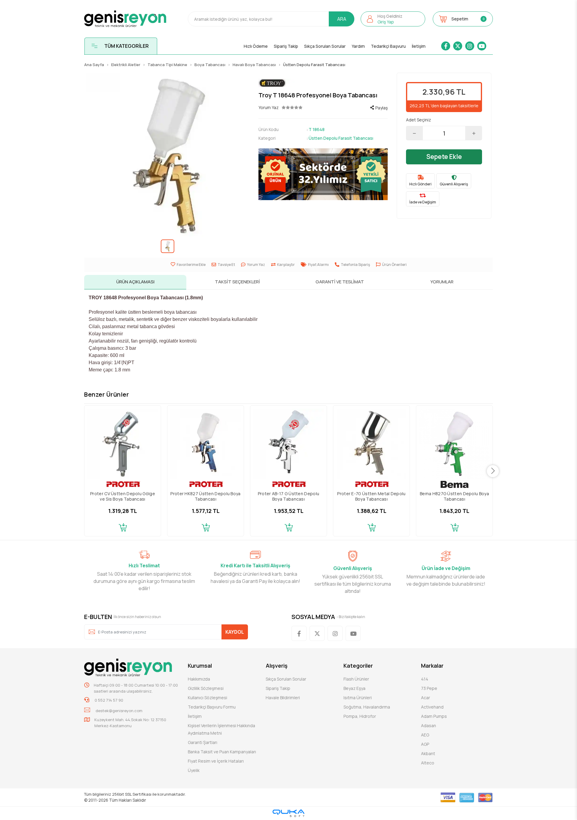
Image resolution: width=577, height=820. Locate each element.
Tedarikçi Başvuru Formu (212, 707)
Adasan (428, 725)
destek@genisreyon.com (119, 710)
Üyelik (194, 770)
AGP (425, 744)
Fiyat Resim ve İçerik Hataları (216, 761)
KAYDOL (234, 632)
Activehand (432, 707)
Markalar (432, 665)
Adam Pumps (434, 716)
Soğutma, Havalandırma (366, 707)
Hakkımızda (199, 679)
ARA (341, 19)
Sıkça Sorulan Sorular (325, 46)
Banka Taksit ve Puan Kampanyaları (222, 751)
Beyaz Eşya (354, 688)
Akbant (428, 753)
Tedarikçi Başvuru (388, 46)
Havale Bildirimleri (283, 697)
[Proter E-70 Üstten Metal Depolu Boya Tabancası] (371, 444)
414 (424, 679)
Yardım (358, 46)
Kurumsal (200, 665)
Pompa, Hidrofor (359, 716)
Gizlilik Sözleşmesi (206, 688)
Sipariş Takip (286, 46)
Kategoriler (358, 665)
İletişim (419, 46)
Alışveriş (277, 665)
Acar (425, 697)
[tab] (135, 282)
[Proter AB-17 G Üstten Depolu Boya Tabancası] (288, 444)
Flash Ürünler (356, 679)
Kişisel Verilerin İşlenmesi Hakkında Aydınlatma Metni (221, 729)
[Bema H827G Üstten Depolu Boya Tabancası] (454, 444)
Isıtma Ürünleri (357, 697)
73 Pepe (429, 688)
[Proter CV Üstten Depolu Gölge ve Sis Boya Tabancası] (122, 444)
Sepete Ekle (444, 156)
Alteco (427, 763)
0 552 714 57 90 (108, 700)
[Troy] (323, 83)
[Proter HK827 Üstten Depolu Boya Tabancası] (205, 444)
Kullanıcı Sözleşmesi (207, 697)
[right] (493, 471)
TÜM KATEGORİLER (126, 46)
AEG (425, 735)
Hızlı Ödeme (256, 46)
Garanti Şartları (202, 742)
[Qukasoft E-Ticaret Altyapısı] (288, 813)
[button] (393, 18)
